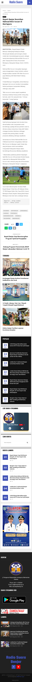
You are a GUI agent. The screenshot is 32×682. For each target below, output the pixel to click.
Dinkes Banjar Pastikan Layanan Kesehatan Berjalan (13, 329)
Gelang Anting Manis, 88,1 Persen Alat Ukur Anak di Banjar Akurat (19, 623)
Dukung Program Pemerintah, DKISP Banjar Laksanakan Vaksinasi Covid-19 (16, 248)
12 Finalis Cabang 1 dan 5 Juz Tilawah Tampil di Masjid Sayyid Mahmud (14, 304)
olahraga (6, 213)
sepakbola (18, 215)
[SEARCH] (27, 442)
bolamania (6, 210)
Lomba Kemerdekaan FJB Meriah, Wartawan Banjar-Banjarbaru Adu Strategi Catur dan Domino (19, 373)
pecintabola (14, 213)
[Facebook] (14, 667)
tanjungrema (7, 218)
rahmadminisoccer (8, 215)
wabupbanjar (16, 218)
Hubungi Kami (15, 680)
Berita (4, 16)
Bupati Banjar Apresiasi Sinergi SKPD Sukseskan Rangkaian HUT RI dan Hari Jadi (19, 381)
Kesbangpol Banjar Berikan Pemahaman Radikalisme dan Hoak (16, 279)
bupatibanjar (14, 210)
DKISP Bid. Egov (20, 676)
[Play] (9, 428)
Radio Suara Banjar (16, 4)
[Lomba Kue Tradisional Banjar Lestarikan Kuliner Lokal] (5, 644)
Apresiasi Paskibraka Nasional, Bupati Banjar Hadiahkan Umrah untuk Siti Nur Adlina (19, 355)
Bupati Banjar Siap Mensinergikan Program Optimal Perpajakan (16, 237)
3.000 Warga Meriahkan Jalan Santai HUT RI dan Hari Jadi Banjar (19, 345)
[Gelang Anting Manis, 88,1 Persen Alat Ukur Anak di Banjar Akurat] (5, 624)
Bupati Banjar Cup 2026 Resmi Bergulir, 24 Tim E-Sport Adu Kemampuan (18, 390)
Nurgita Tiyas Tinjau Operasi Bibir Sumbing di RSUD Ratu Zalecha (18, 399)
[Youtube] (18, 667)
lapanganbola (23, 210)
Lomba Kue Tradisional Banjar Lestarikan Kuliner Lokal (18, 363)
